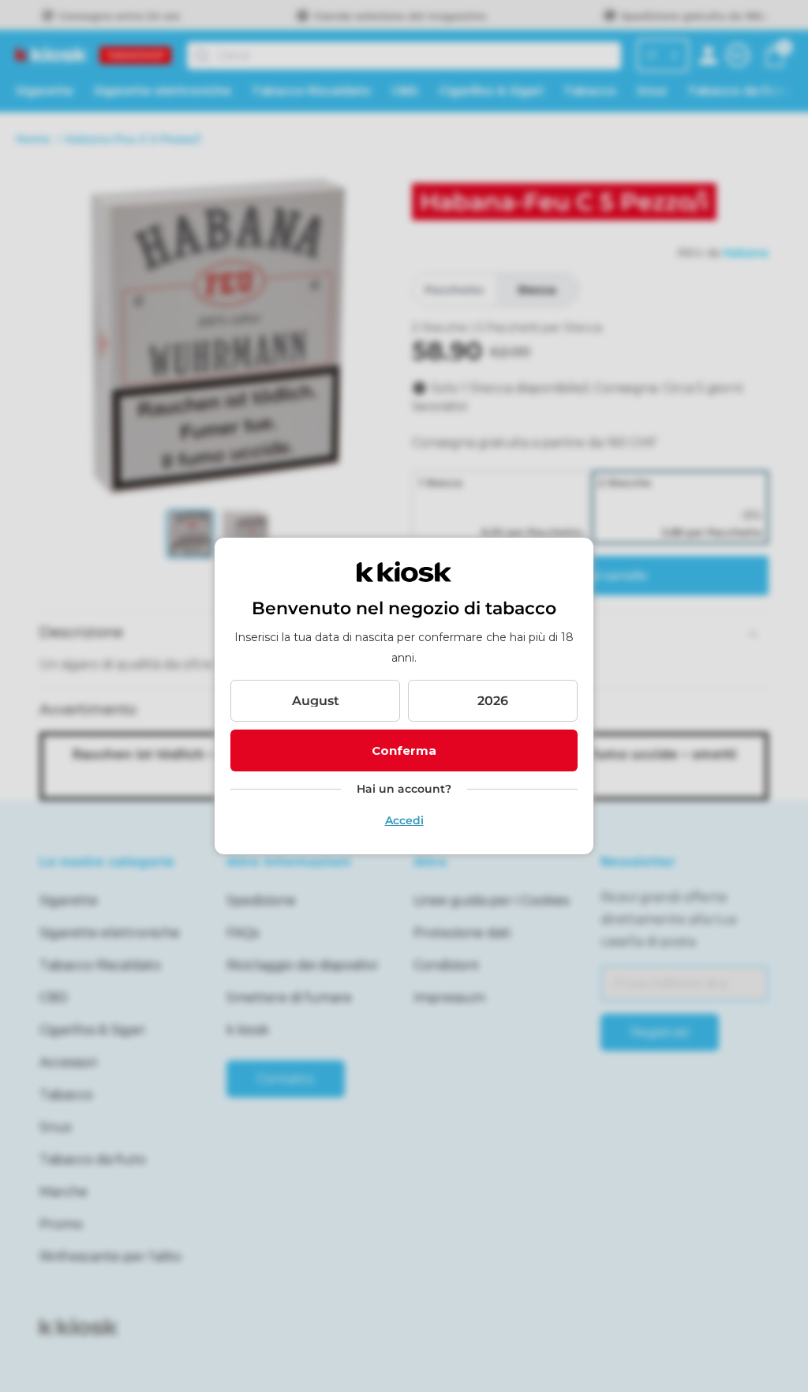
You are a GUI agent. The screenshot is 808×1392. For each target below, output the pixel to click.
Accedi (404, 820)
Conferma (404, 750)
